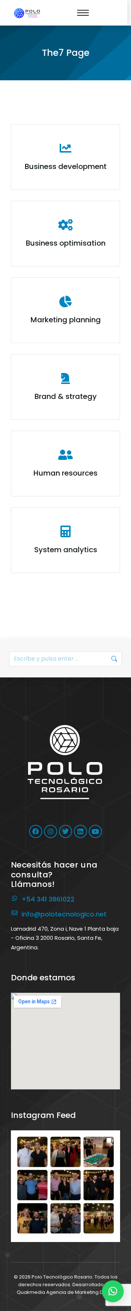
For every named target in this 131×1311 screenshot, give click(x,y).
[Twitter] (65, 831)
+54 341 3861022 (48, 899)
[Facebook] (35, 831)
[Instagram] (50, 831)
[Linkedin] (80, 831)
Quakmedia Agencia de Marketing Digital (65, 1292)
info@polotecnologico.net (64, 914)
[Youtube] (95, 831)
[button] (65, 1185)
